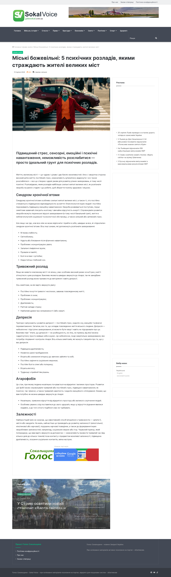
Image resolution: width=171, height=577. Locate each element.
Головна (17, 31)
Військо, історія (30, 31)
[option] (61, 504)
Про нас (115, 2)
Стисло (45, 31)
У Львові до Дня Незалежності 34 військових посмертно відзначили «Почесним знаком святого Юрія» (132, 141)
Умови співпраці (127, 2)
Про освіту (22, 494)
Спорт (112, 31)
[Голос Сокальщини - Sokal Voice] (35, 16)
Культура (66, 31)
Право (55, 31)
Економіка (79, 31)
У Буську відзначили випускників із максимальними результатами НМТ (36, 504)
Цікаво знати (27, 47)
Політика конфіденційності (146, 2)
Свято (90, 31)
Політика (101, 31)
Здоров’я (123, 31)
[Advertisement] (61, 140)
